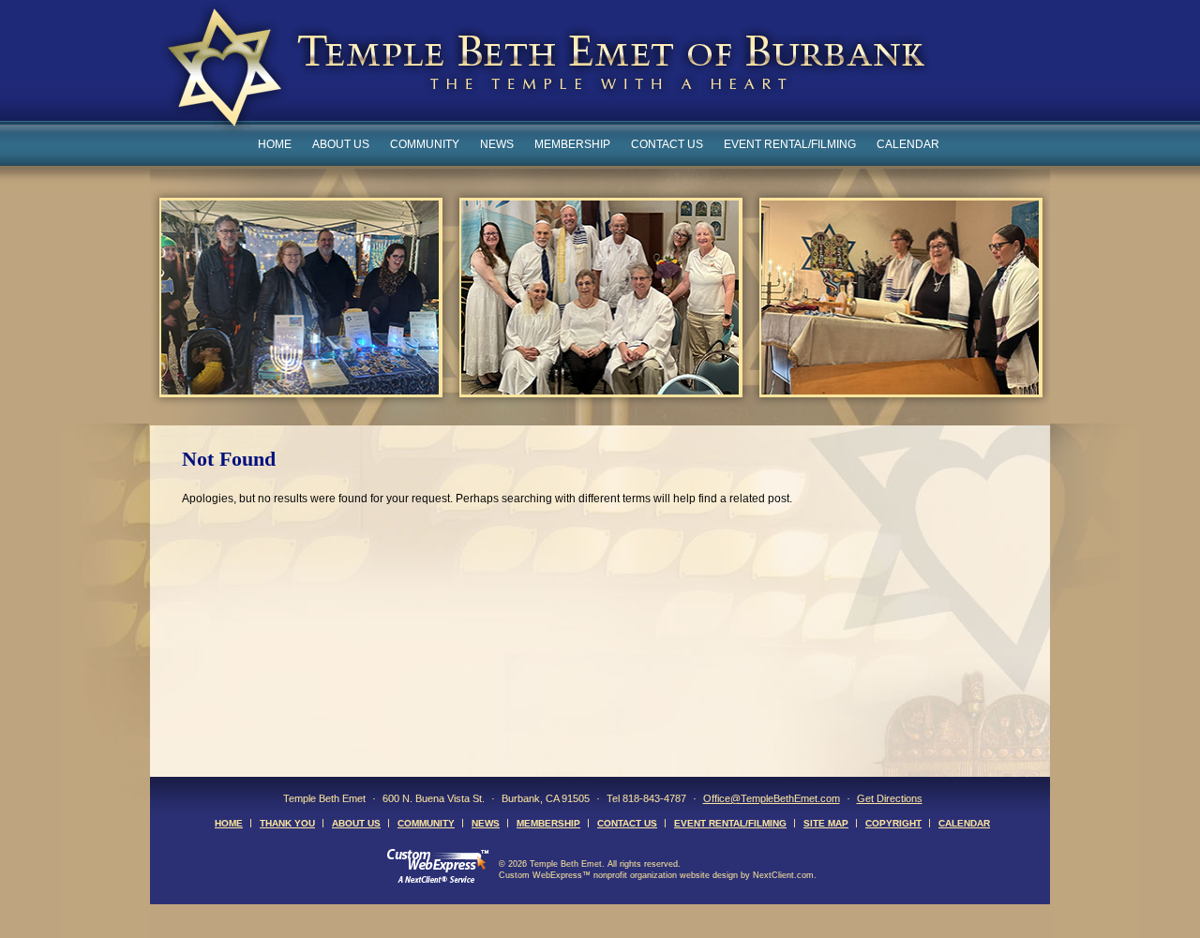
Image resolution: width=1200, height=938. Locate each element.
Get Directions (889, 798)
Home (275, 144)
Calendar (908, 144)
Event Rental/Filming (790, 144)
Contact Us (667, 144)
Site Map (825, 823)
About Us (340, 144)
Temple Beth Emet (545, 69)
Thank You (287, 823)
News (497, 144)
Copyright (893, 823)
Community (424, 144)
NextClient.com (783, 875)
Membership (572, 144)
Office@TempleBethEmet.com (771, 798)
